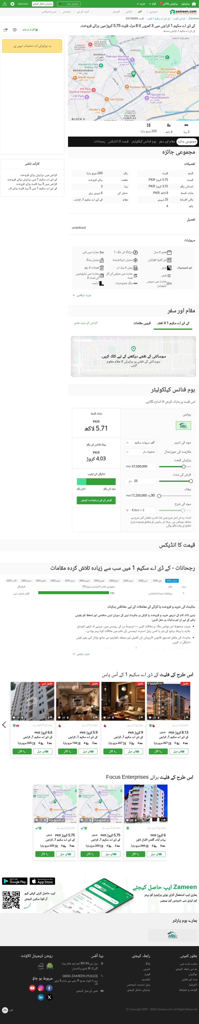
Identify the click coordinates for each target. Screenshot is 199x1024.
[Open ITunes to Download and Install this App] (41, 884)
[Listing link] (32, 719)
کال (20, 751)
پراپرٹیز (185, 4)
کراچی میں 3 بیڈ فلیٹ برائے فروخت (36, 184)
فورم (147, 974)
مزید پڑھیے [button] (83, 654)
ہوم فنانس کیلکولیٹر (144, 142)
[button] (140, 443)
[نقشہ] (22, 718)
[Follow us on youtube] (31, 991)
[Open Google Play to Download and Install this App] (15, 884)
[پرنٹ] (15, 30)
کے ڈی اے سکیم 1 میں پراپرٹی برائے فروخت (32, 179)
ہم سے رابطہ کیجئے (186, 969)
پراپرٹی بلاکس (169, 4)
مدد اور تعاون (189, 979)
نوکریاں (193, 974)
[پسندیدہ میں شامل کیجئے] (14, 718)
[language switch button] (23, 4)
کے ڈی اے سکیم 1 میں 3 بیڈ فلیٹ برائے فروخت (32, 188)
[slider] (184, 467)
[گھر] (193, 4)
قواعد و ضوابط (188, 990)
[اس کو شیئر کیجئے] (18, 718)
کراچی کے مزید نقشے (85, 323)
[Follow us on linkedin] (40, 1000)
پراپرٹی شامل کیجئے (138, 990)
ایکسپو (146, 979)
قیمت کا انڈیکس (118, 142)
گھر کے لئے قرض (28, 30)
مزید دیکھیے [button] (84, 295)
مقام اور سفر (167, 142)
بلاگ (147, 963)
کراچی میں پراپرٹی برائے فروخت (38, 175)
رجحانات (99, 142)
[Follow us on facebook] (48, 991)
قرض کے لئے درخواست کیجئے (96, 500)
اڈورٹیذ (193, 984)
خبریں (146, 969)
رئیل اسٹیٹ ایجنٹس (138, 984)
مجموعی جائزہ (187, 142)
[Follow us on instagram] (40, 991)
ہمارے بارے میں (188, 963)
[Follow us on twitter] (48, 1000)
